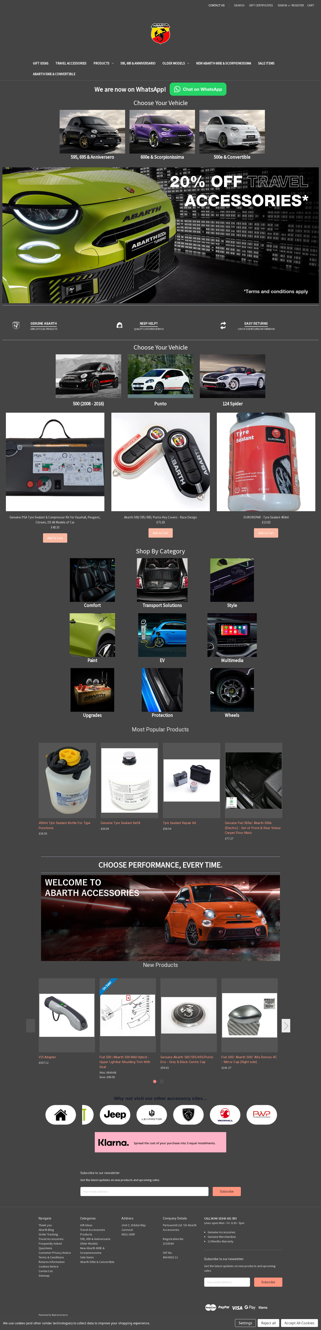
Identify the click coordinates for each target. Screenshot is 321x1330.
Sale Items (266, 63)
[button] (160, 235)
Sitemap (44, 1276)
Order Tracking (48, 1234)
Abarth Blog (46, 1230)
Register (298, 5)
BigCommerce (60, 1314)
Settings (245, 1323)
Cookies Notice (49, 1266)
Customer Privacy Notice (55, 1253)
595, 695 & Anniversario (138, 63)
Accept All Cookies (299, 1323)
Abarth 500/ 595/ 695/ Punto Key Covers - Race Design (160, 517)
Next (286, 1025)
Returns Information (52, 1262)
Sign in (282, 5)
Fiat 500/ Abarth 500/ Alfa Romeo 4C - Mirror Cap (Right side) (249, 1059)
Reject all (268, 1323)
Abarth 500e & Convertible (54, 74)
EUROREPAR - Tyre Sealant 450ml (266, 517)
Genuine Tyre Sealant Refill (120, 823)
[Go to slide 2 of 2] (161, 1081)
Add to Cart (55, 538)
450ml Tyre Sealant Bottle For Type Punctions (65, 825)
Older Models (173, 63)
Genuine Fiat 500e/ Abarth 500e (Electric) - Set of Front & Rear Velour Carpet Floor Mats (253, 828)
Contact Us (46, 1271)
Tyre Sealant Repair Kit (179, 823)
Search (239, 5)
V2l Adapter (47, 1057)
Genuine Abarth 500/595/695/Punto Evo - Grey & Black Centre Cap (186, 1059)
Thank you (45, 1225)
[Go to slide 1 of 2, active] (154, 1081)
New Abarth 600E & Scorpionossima (223, 63)
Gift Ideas (40, 63)
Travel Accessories (70, 63)
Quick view (67, 776)
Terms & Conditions (51, 1257)
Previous (30, 1025)
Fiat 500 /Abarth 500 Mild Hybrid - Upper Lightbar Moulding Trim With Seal (125, 1062)
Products (101, 63)
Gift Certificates (261, 5)
